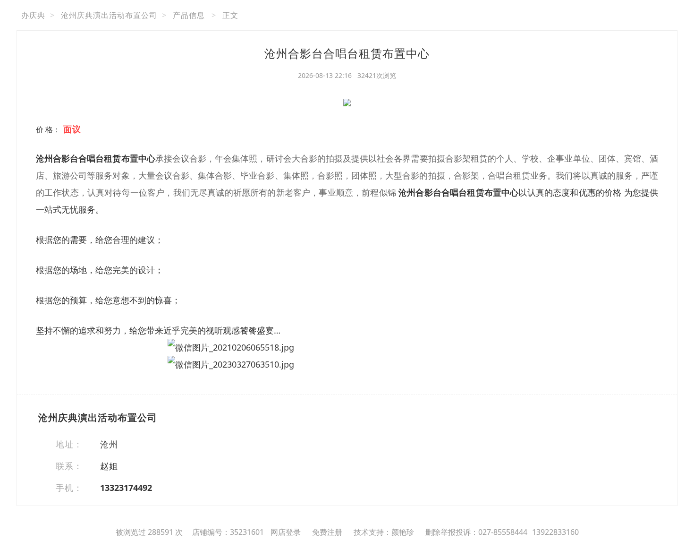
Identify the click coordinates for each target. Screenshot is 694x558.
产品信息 (189, 15)
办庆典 (33, 15)
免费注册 (327, 532)
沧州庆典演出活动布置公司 (109, 15)
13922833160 (555, 532)
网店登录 (286, 532)
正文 (230, 15)
